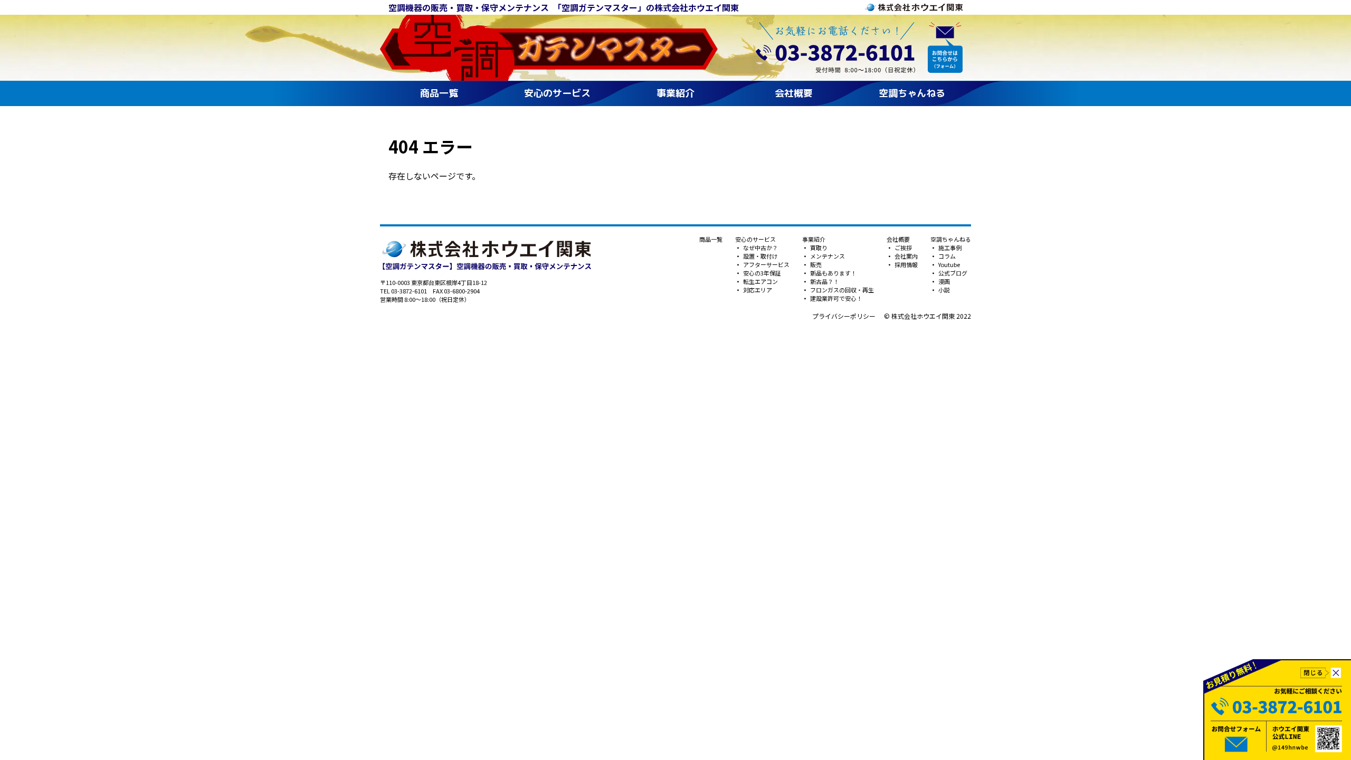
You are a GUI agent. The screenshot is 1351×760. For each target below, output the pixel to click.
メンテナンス (827, 256)
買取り (818, 247)
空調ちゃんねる (912, 93)
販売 (815, 264)
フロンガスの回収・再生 (841, 290)
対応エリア (757, 290)
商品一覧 (439, 93)
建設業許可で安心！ (835, 298)
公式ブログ (952, 273)
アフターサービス (765, 264)
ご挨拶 (902, 247)
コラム (946, 256)
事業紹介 (675, 93)
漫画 (943, 281)
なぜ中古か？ (760, 247)
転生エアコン (760, 281)
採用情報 (905, 264)
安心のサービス (557, 93)
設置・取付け (760, 256)
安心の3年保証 (761, 273)
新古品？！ (824, 281)
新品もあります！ (833, 273)
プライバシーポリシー (844, 315)
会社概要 (794, 93)
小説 (943, 290)
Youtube (948, 264)
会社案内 (905, 256)
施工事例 (949, 247)
